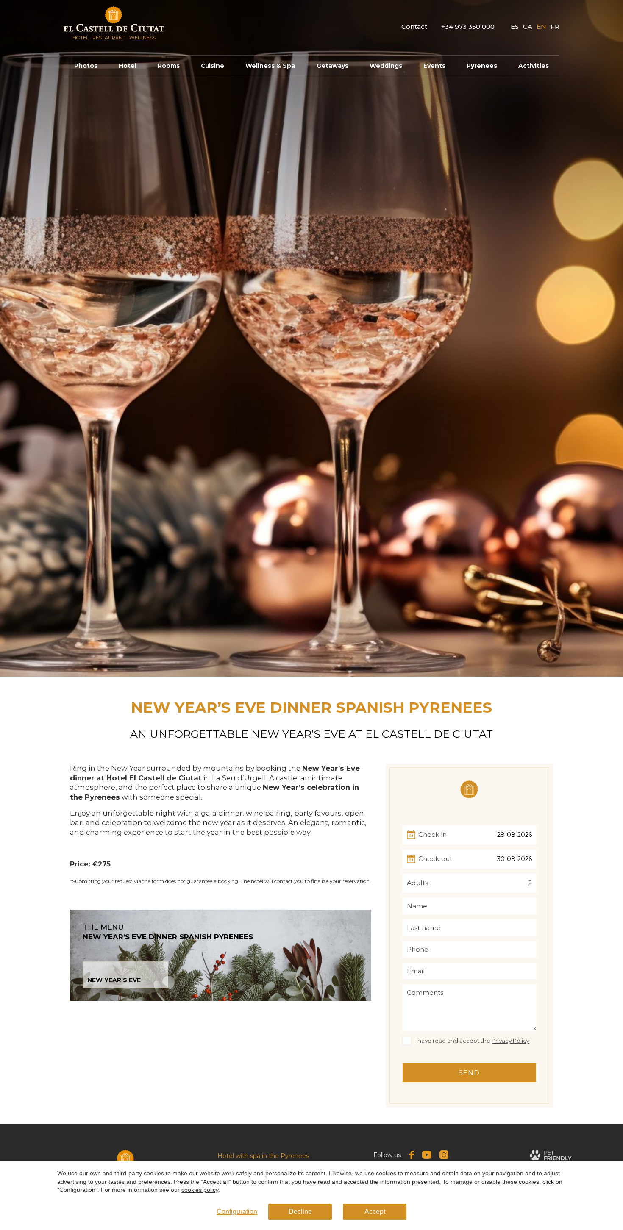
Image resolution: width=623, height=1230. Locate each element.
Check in (432, 835)
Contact (414, 26)
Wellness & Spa (270, 65)
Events (434, 65)
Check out (435, 859)
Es (515, 26)
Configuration (237, 1211)
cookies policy (199, 1189)
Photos (85, 65)
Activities (533, 65)
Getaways (332, 65)
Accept (374, 1211)
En (541, 26)
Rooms (169, 65)
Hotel (127, 65)
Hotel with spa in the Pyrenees (263, 1156)
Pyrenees (482, 65)
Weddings (386, 65)
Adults (417, 883)
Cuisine (212, 65)
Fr (555, 26)
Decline (300, 1211)
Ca (527, 26)
